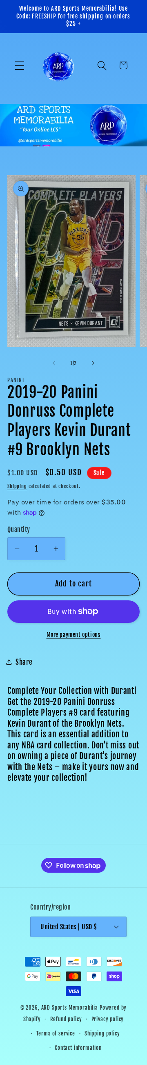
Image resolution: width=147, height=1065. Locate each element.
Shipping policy (102, 1033)
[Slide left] (54, 363)
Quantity (18, 529)
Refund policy (66, 1019)
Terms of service (55, 1033)
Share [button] (24, 662)
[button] (20, 65)
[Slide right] (93, 363)
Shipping (17, 486)
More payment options (74, 635)
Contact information (78, 1047)
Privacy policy (107, 1019)
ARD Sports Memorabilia (69, 1007)
